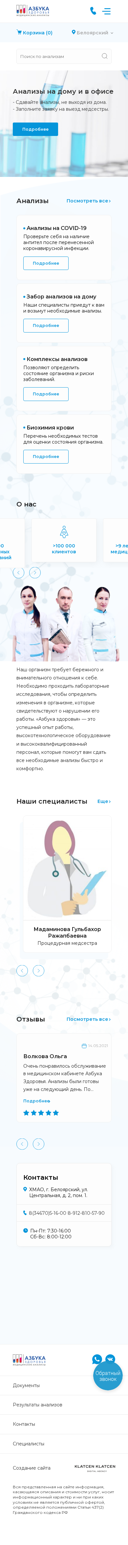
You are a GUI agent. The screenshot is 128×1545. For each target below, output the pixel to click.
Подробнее (35, 129)
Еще (102, 801)
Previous (18, 572)
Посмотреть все (87, 201)
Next (35, 572)
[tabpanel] (64, 123)
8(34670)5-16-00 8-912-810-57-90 (67, 1213)
